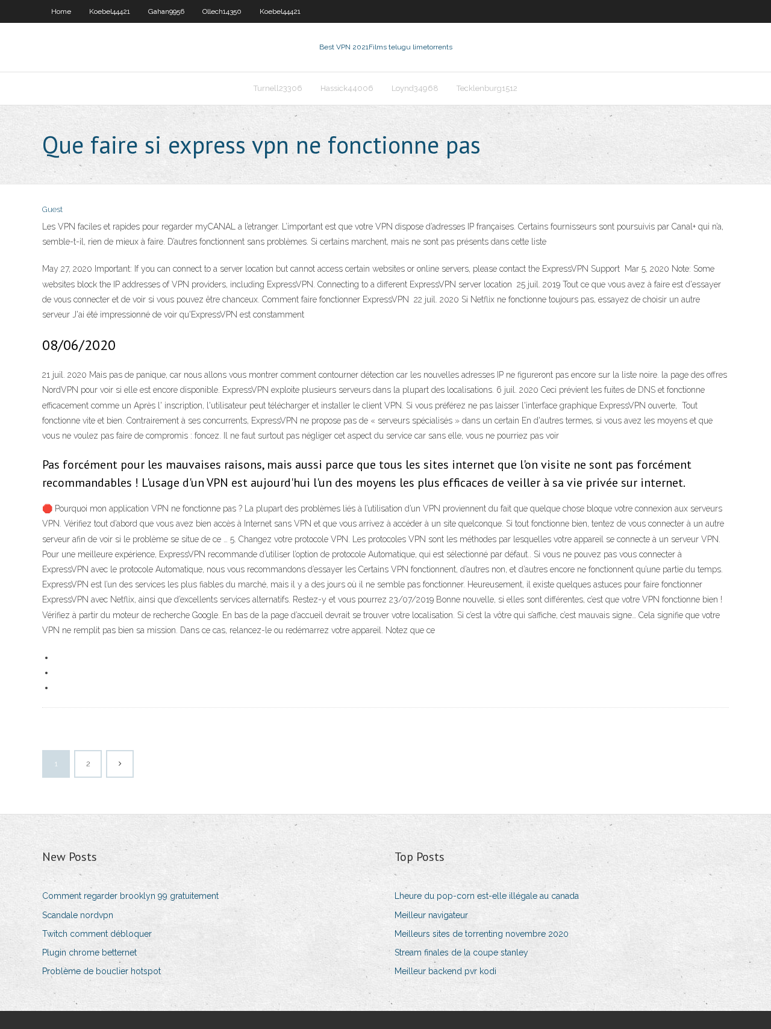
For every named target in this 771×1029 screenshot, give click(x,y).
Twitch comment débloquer (97, 934)
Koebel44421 (109, 11)
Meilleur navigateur (431, 915)
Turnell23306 (278, 88)
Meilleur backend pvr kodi (445, 971)
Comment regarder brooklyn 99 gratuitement (130, 896)
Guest (52, 209)
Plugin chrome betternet (89, 952)
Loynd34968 (415, 88)
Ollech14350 (222, 11)
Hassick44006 (346, 88)
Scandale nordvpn (77, 915)
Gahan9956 (166, 11)
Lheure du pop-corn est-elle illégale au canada (487, 896)
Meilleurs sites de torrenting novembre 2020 (482, 934)
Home (61, 11)
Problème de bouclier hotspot (101, 971)
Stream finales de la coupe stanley (461, 952)
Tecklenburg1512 (487, 88)
